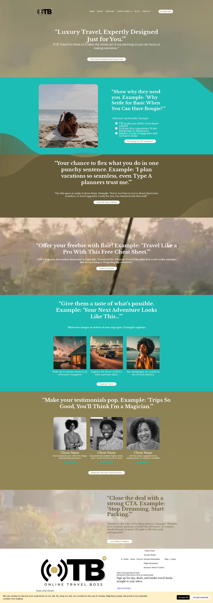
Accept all (183, 597)
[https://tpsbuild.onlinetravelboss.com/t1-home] (48, 11)
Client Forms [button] (123, 11)
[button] (120, 559)
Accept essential (200, 597)
